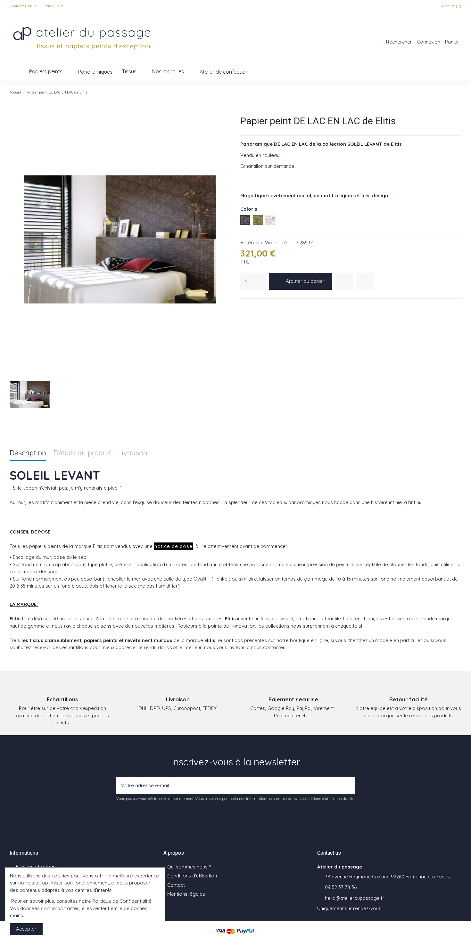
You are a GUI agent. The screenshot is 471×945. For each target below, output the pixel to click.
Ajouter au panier (305, 281)
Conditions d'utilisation (192, 876)
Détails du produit (82, 453)
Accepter (26, 929)
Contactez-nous (23, 6)
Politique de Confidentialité (122, 901)
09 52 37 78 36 (341, 887)
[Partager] (244, 307)
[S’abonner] (348, 785)
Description (28, 453)
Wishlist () (450, 6)
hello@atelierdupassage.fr (354, 898)
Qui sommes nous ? (189, 867)
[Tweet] (252, 307)
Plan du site (54, 6)
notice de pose (173, 546)
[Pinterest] (260, 307)
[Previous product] (452, 92)
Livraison (132, 453)
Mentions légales (186, 894)
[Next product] (458, 92)
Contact (176, 885)
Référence (252, 243)
